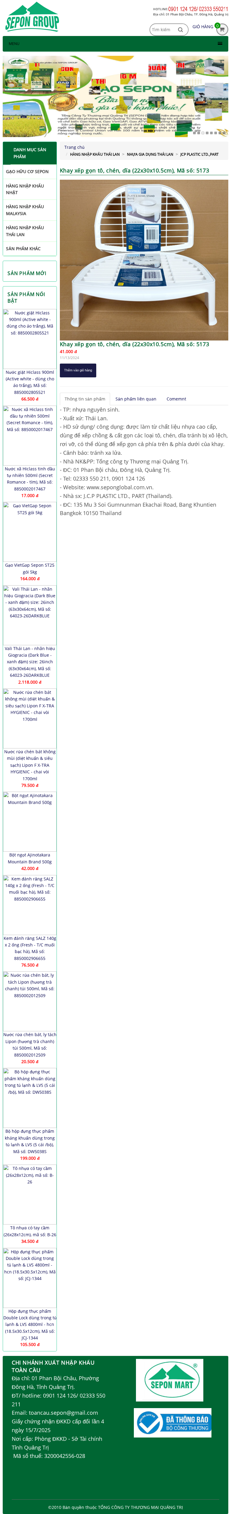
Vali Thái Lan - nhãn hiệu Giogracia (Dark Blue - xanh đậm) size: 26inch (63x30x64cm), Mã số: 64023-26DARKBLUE (30, 662)
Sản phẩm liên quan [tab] (136, 399)
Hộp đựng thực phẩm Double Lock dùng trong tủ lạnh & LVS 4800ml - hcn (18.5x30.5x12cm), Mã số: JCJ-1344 (30, 1324)
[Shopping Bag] (222, 34)
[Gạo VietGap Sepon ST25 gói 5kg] (30, 532)
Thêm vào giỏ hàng (78, 370)
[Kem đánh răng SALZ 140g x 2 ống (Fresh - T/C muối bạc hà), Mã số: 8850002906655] (30, 905)
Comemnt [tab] (176, 399)
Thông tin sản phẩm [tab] (85, 399)
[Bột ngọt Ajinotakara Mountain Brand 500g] (30, 822)
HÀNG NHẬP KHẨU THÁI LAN (95, 154)
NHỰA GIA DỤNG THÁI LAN (150, 154)
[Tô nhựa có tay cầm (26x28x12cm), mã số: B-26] (30, 1195)
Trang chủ (74, 147)
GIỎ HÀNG (202, 26)
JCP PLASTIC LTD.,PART (199, 154)
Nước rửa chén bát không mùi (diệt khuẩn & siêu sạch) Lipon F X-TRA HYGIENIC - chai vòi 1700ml (30, 765)
